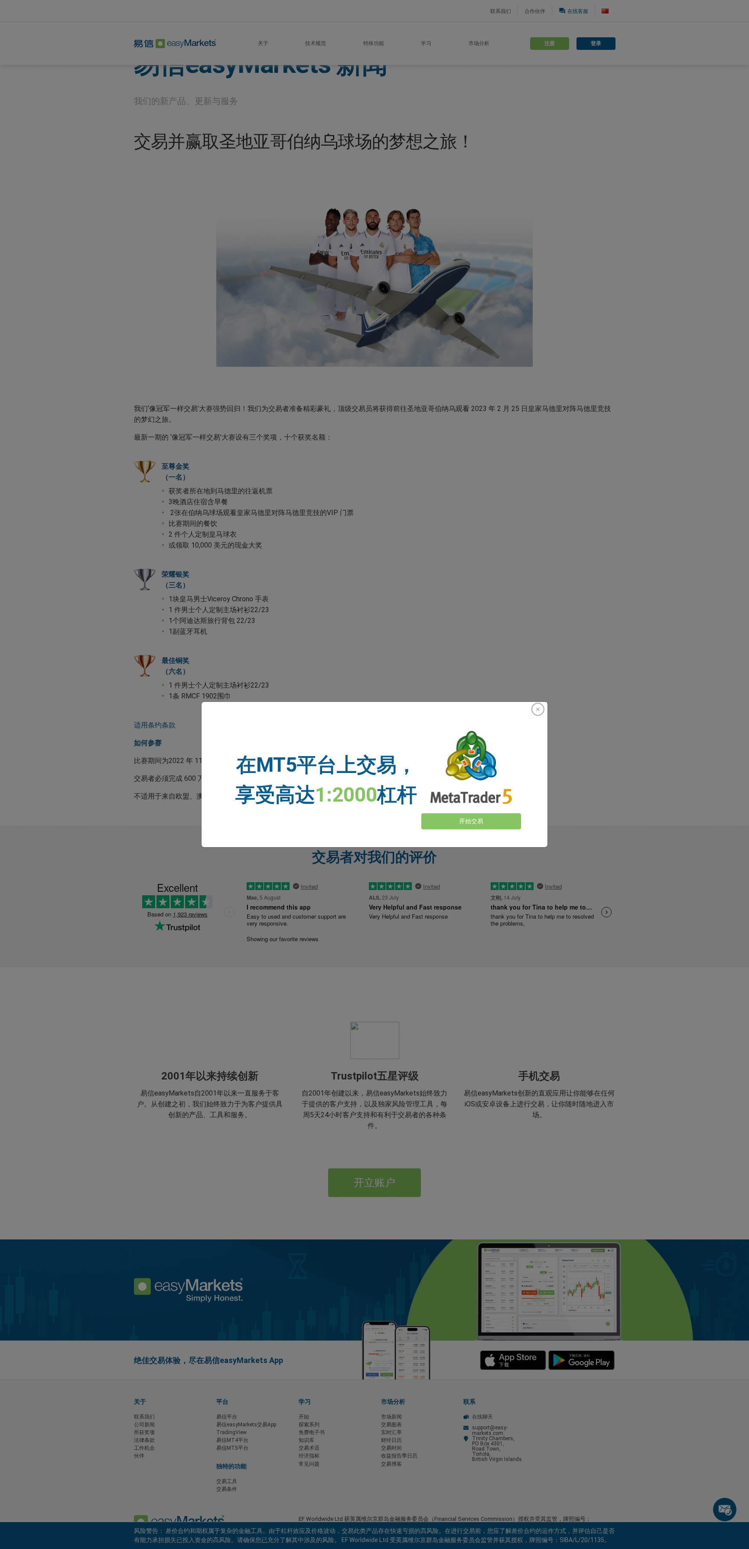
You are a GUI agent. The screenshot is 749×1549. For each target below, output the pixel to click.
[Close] (538, 709)
